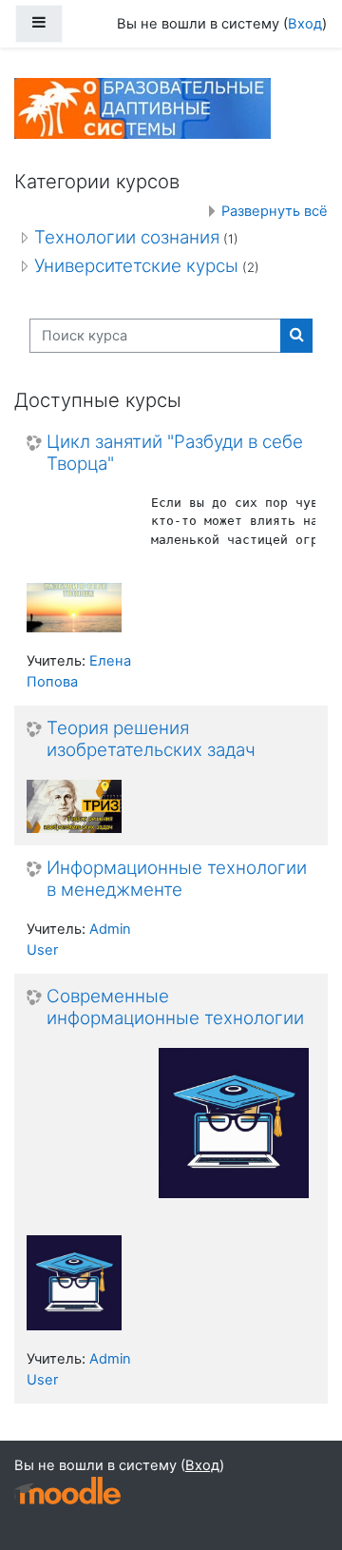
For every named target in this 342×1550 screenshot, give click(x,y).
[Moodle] (67, 1490)
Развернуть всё (274, 211)
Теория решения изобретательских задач (151, 739)
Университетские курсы (136, 266)
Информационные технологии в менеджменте (177, 879)
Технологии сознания (126, 237)
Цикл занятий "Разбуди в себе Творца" (175, 453)
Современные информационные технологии (175, 1007)
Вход (305, 23)
